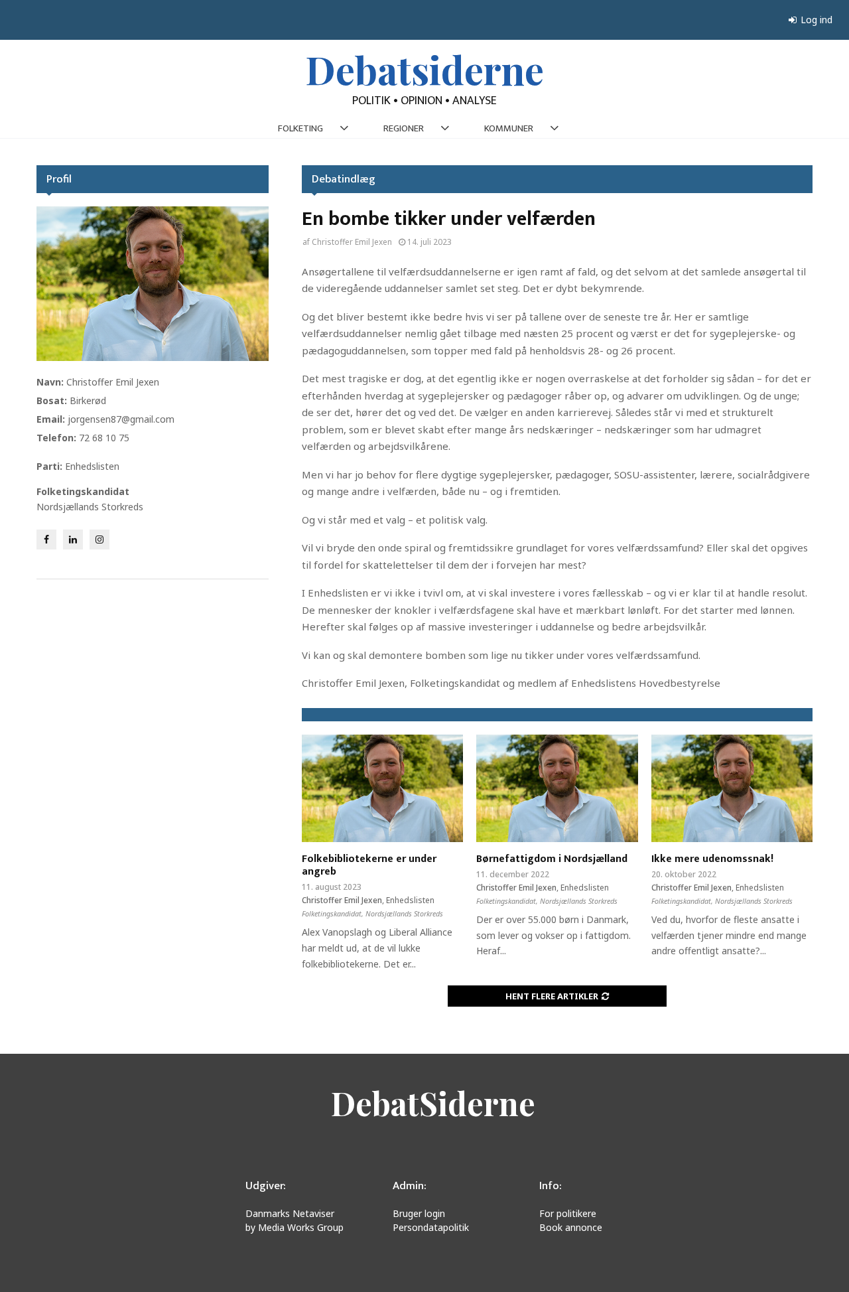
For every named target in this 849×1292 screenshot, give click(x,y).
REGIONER (403, 128)
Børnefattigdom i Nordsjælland (551, 859)
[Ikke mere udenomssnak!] (732, 788)
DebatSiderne (433, 1103)
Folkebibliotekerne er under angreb (369, 865)
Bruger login (419, 1213)
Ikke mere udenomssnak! (712, 859)
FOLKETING (300, 128)
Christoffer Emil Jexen (352, 242)
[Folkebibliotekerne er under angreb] (382, 788)
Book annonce (570, 1227)
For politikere (567, 1213)
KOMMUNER (508, 128)
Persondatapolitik (431, 1227)
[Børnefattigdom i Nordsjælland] (556, 788)
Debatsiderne (425, 69)
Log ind (815, 19)
